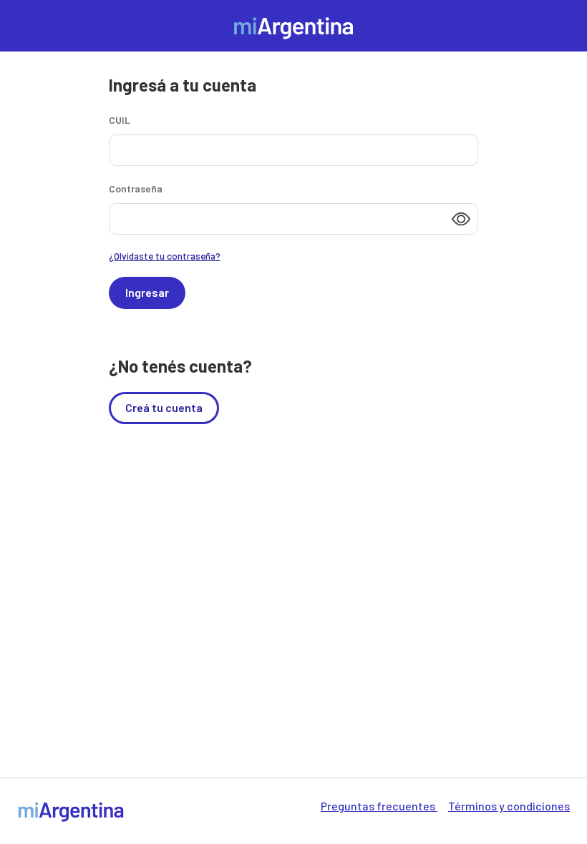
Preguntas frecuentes (379, 806)
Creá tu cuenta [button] (164, 407)
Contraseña (135, 188)
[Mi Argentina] (293, 23)
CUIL (119, 120)
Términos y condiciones (509, 806)
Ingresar (147, 292)
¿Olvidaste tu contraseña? (164, 256)
